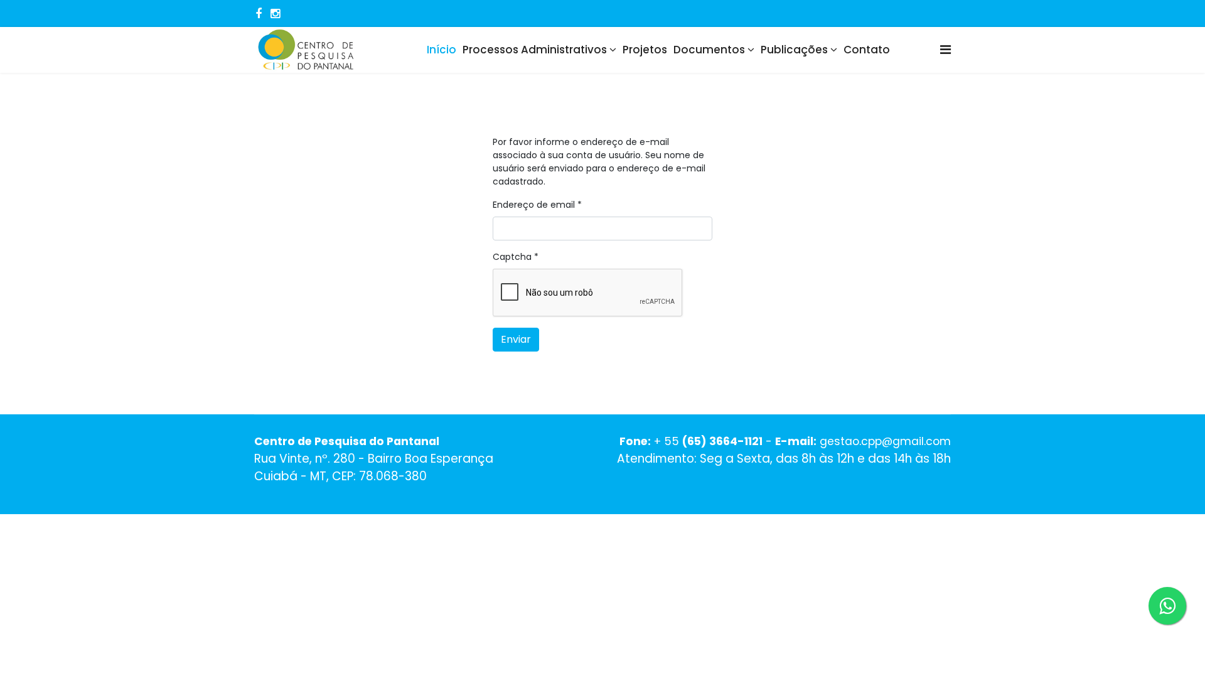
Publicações (794, 49)
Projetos (645, 49)
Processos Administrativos (535, 49)
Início (441, 49)
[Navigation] (945, 50)
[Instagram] (275, 13)
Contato (867, 49)
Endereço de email (537, 204)
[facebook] (258, 13)
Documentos (709, 49)
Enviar (516, 339)
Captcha (515, 256)
